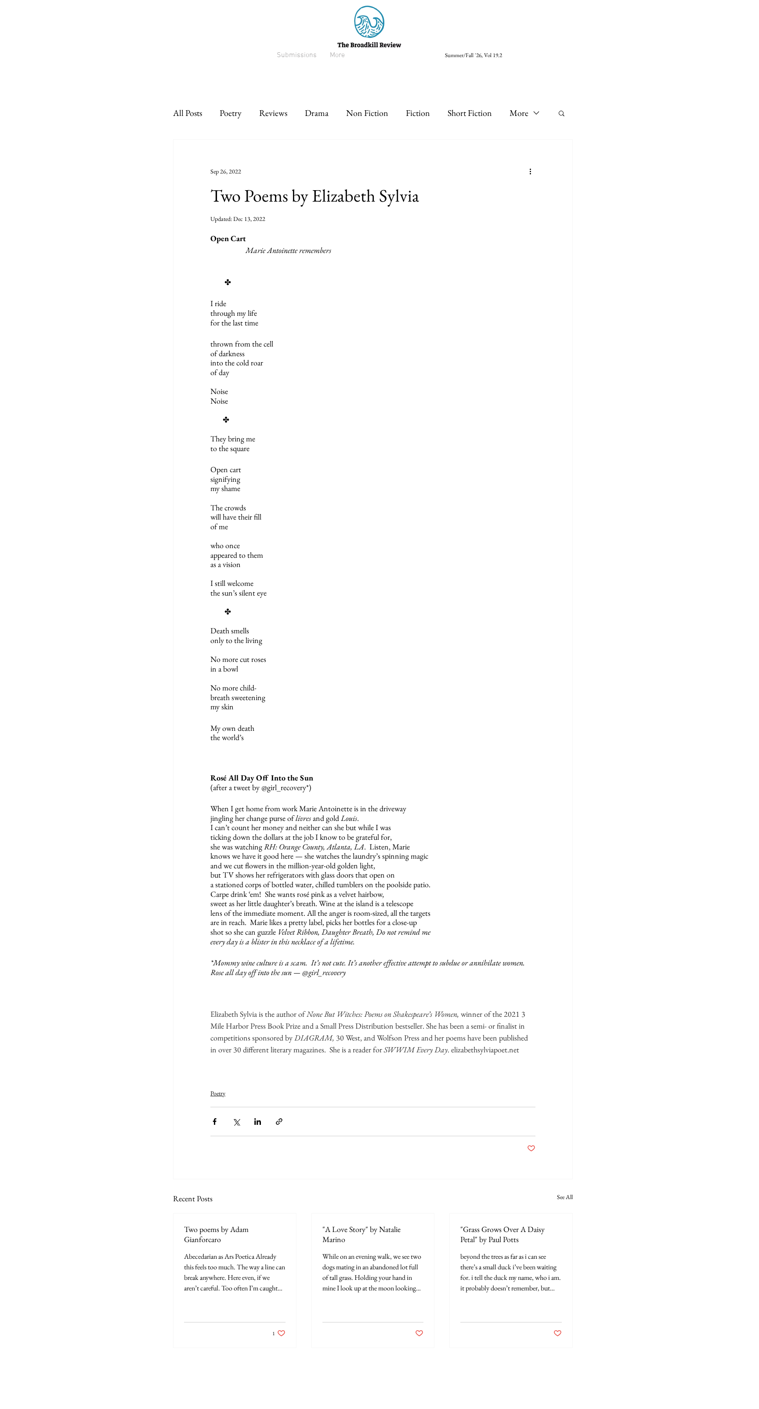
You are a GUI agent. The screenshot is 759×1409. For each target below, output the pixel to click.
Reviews (273, 113)
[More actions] (530, 171)
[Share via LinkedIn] (257, 1121)
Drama (317, 113)
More (519, 113)
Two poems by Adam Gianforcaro (216, 1234)
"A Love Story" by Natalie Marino (361, 1234)
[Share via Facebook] (214, 1121)
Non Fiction (367, 113)
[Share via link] (279, 1121)
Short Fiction (470, 113)
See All (565, 1197)
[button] (561, 112)
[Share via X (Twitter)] (236, 1121)
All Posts (187, 113)
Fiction (418, 113)
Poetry (231, 113)
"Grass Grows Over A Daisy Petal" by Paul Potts (502, 1234)
